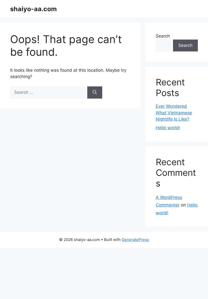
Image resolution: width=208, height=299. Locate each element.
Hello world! (168, 127)
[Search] (94, 92)
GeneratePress (135, 239)
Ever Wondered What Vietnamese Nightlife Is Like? (174, 113)
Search (163, 36)
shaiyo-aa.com (33, 9)
